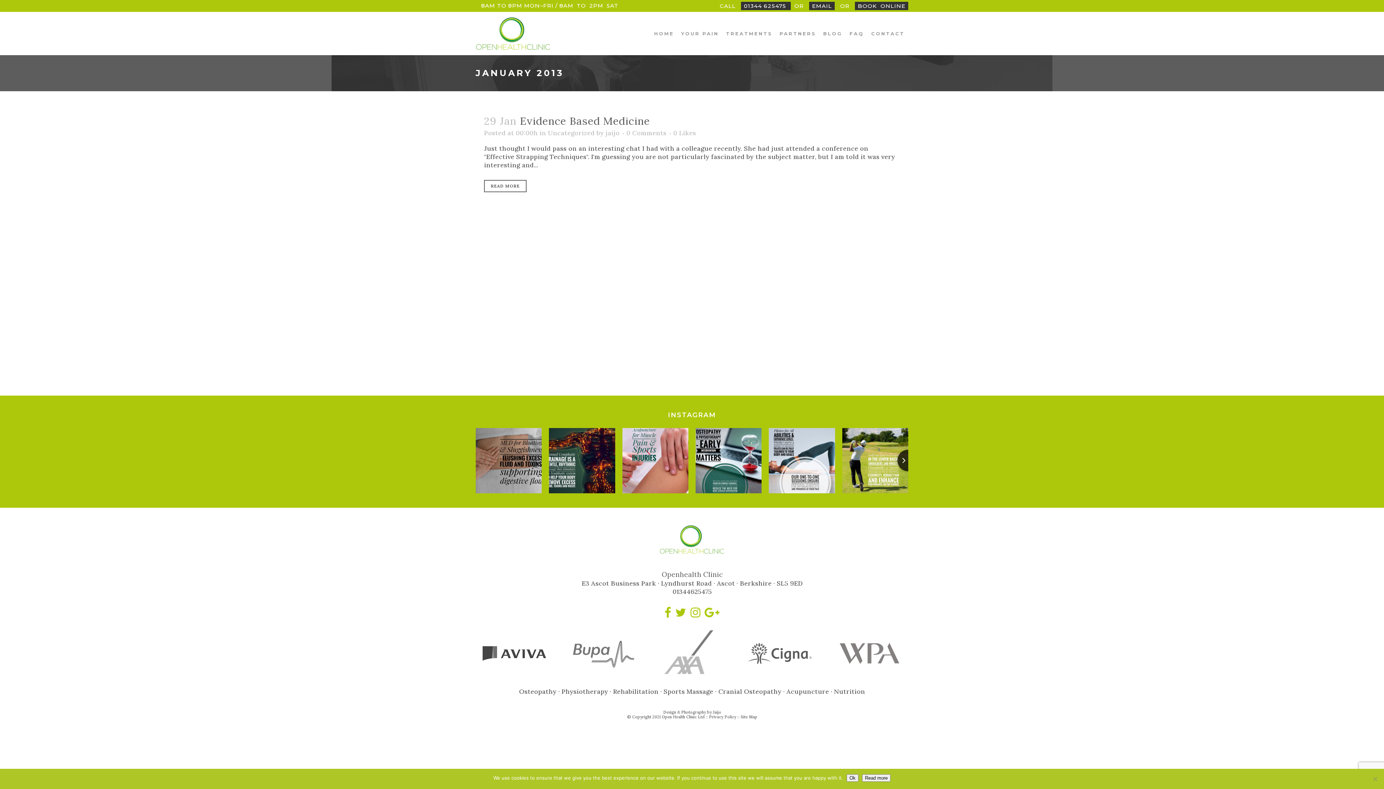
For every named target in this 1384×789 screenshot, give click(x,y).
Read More (505, 186)
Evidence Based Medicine (585, 121)
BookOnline (881, 6)
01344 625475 (766, 6)
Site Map (749, 716)
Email (822, 6)
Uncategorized (571, 133)
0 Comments (646, 133)
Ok (853, 778)
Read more (876, 778)
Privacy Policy (722, 716)
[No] (1375, 779)
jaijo (613, 133)
